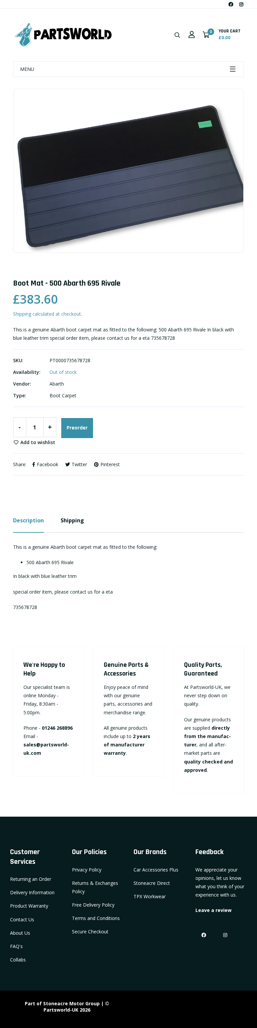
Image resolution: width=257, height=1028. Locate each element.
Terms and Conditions (96, 918)
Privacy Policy (86, 869)
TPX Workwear (150, 896)
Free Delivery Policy (93, 905)
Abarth (57, 384)
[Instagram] (241, 4)
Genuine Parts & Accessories (126, 669)
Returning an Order (30, 879)
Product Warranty (29, 906)
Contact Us (22, 919)
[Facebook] (231, 4)
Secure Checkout (90, 931)
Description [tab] (28, 520)
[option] (128, 170)
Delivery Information (32, 892)
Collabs (18, 959)
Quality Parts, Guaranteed (203, 669)
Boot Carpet (63, 395)
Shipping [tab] (72, 520)
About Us (20, 933)
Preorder (77, 427)
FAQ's (16, 946)
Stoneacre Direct (152, 883)
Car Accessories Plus (156, 869)
